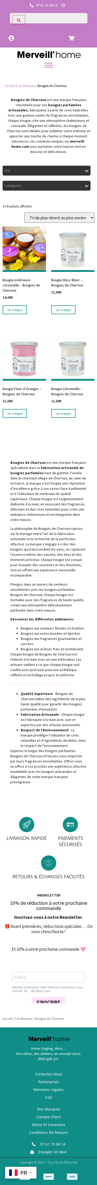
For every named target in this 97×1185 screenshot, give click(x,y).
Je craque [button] (15, 309)
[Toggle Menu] (48, 65)
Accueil (10, 86)
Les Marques (26, 86)
